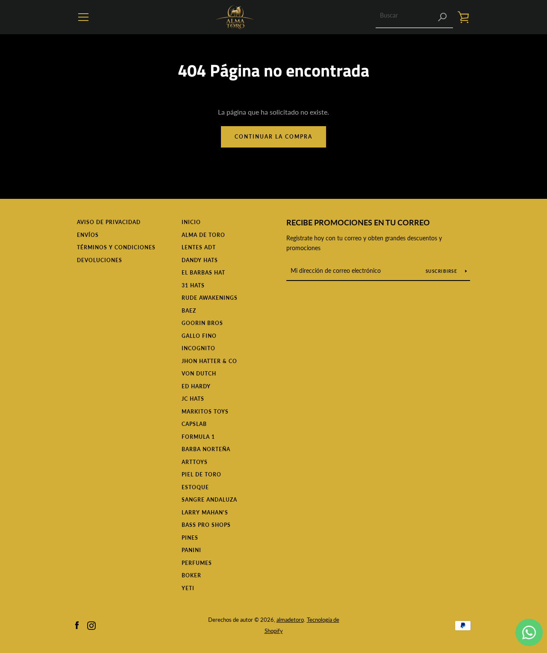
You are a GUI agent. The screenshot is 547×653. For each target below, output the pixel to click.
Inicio (191, 222)
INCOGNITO (198, 348)
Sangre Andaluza (209, 499)
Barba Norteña (206, 449)
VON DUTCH (199, 373)
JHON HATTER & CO (209, 361)
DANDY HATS (200, 260)
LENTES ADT (199, 247)
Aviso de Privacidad (109, 222)
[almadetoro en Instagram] (91, 624)
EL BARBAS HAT (203, 272)
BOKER (191, 575)
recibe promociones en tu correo (358, 222)
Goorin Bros (202, 323)
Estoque (195, 487)
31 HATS (193, 285)
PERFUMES (197, 563)
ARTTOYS (195, 462)
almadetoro (290, 619)
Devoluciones (99, 260)
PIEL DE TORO (201, 474)
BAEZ (189, 310)
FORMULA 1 (198, 437)
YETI (188, 588)
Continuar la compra (273, 136)
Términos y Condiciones (116, 247)
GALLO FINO (199, 336)
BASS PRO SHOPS (206, 525)
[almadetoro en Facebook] (77, 624)
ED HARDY (196, 386)
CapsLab (194, 424)
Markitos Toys (205, 411)
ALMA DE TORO (203, 235)
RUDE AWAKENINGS (210, 298)
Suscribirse (442, 271)
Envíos (88, 235)
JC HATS (193, 399)
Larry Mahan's (205, 512)
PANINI (191, 550)
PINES (190, 538)
